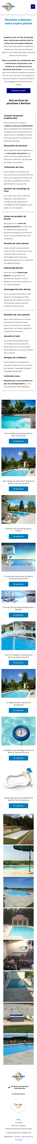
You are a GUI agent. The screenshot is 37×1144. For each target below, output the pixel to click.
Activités (18, 1123)
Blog (18, 1120)
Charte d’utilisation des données (18, 1129)
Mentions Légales (18, 1126)
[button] (18, 90)
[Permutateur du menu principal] (33, 6)
